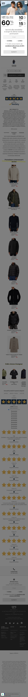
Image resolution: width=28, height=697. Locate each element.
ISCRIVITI (14, 52)
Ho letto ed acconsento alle (14, 45)
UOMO (20, 40)
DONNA (9, 40)
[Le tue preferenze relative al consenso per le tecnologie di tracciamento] (2, 694)
